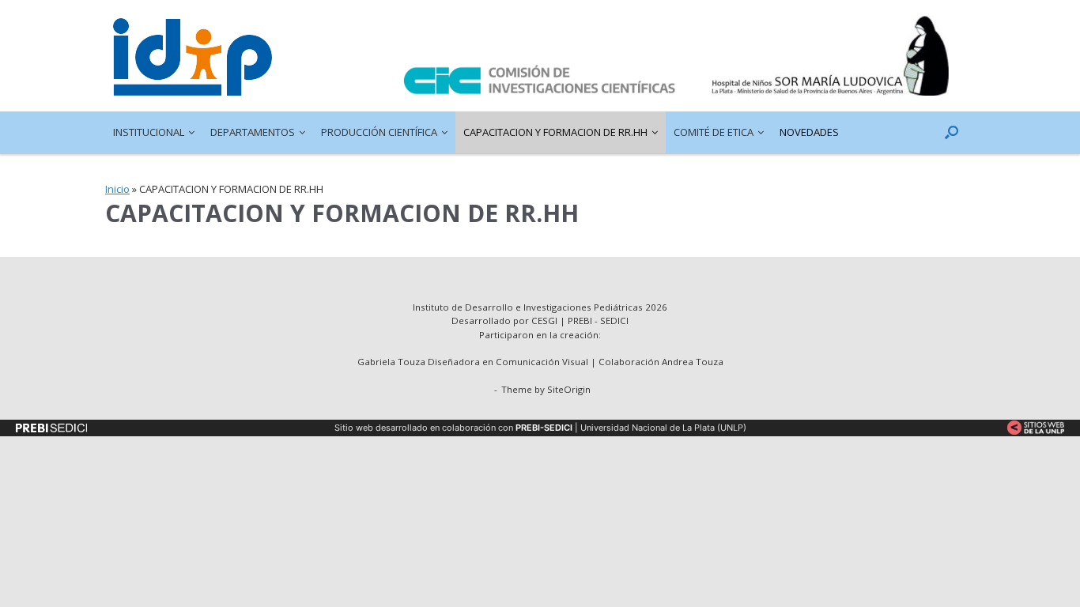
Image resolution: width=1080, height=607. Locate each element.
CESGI (545, 320)
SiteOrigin (569, 389)
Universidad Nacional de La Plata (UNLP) (663, 427)
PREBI (580, 320)
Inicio (117, 189)
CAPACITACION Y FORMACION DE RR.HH (555, 132)
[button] (951, 132)
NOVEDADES (809, 132)
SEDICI (614, 320)
